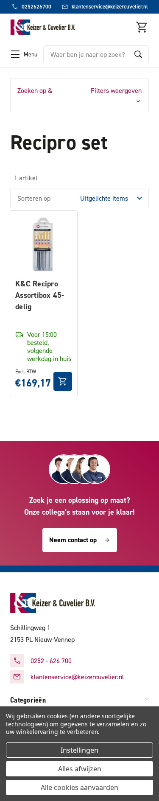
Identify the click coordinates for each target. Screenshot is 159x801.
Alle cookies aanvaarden (79, 787)
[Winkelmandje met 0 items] (142, 27)
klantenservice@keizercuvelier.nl (77, 676)
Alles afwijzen (79, 768)
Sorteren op (33, 198)
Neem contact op (73, 539)
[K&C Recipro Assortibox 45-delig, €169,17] (44, 244)
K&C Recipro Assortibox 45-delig (39, 295)
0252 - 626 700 (51, 660)
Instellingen (79, 750)
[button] (79, 95)
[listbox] (113, 198)
